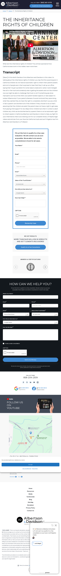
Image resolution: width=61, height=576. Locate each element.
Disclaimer (30, 505)
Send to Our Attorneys (30, 359)
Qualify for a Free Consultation (41, 6)
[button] (45, 267)
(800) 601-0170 (41, 3)
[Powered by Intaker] (47, 572)
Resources (30, 491)
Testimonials (30, 497)
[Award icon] (30, 264)
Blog (30, 499)
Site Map (30, 502)
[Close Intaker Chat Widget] (55, 525)
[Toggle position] (52, 525)
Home (4, 11)
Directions (12, 476)
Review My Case (30, 223)
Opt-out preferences (26, 468)
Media (30, 494)
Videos (10, 11)
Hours (19, 476)
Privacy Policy (35, 468)
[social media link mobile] (23, 382)
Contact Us (30, 511)
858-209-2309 (30, 377)
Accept (30, 464)
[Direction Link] (30, 434)
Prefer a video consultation (12, 343)
